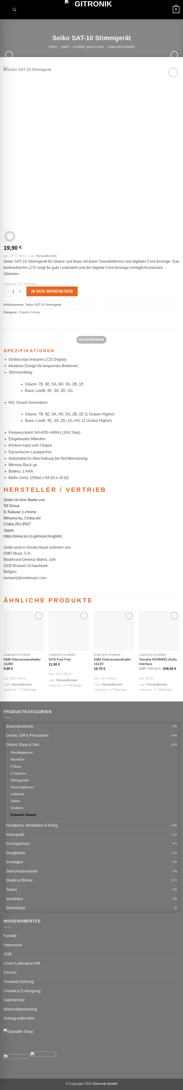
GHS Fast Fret (60, 659)
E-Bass (15, 766)
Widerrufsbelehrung (20, 1009)
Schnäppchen (18, 844)
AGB (8, 954)
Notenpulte (15, 835)
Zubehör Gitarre (121, 47)
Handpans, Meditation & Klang (32, 825)
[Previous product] (174, 55)
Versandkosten (46, 256)
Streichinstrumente (22, 871)
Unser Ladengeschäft (22, 963)
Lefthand (17, 794)
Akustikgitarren (21, 752)
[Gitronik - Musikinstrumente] (91, 9)
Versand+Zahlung (19, 982)
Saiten (15, 801)
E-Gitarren (18, 773)
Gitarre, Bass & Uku (88, 47)
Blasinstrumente (19, 726)
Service (10, 972)
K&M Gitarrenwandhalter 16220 (112, 661)
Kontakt (10, 936)
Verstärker (14, 899)
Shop (65, 47)
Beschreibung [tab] (91, 339)
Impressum (13, 945)
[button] (6, 9)
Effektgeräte (19, 780)
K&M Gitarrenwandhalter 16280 (22, 661)
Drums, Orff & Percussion (27, 735)
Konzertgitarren (22, 787)
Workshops (15, 908)
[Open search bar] (14, 10)
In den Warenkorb (52, 291)
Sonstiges (14, 862)
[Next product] (9, 55)
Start (52, 47)
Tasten (11, 890)
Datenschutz (14, 1000)
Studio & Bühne (19, 880)
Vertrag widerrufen (19, 1018)
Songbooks (15, 853)
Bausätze (17, 759)
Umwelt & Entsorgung (22, 991)
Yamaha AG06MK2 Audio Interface (158, 661)
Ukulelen (17, 808)
